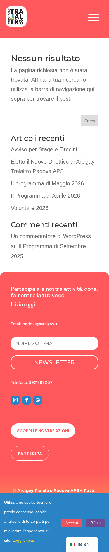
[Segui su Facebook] (26, 400)
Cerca (89, 120)
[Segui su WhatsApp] (37, 400)
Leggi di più (23, 540)
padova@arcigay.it (40, 323)
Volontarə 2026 (29, 208)
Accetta (71, 523)
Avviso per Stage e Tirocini (44, 149)
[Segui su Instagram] (15, 400)
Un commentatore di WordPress (51, 236)
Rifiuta (95, 523)
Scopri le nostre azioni (43, 430)
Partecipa (30, 453)
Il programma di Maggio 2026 (47, 183)
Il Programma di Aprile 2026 (45, 196)
